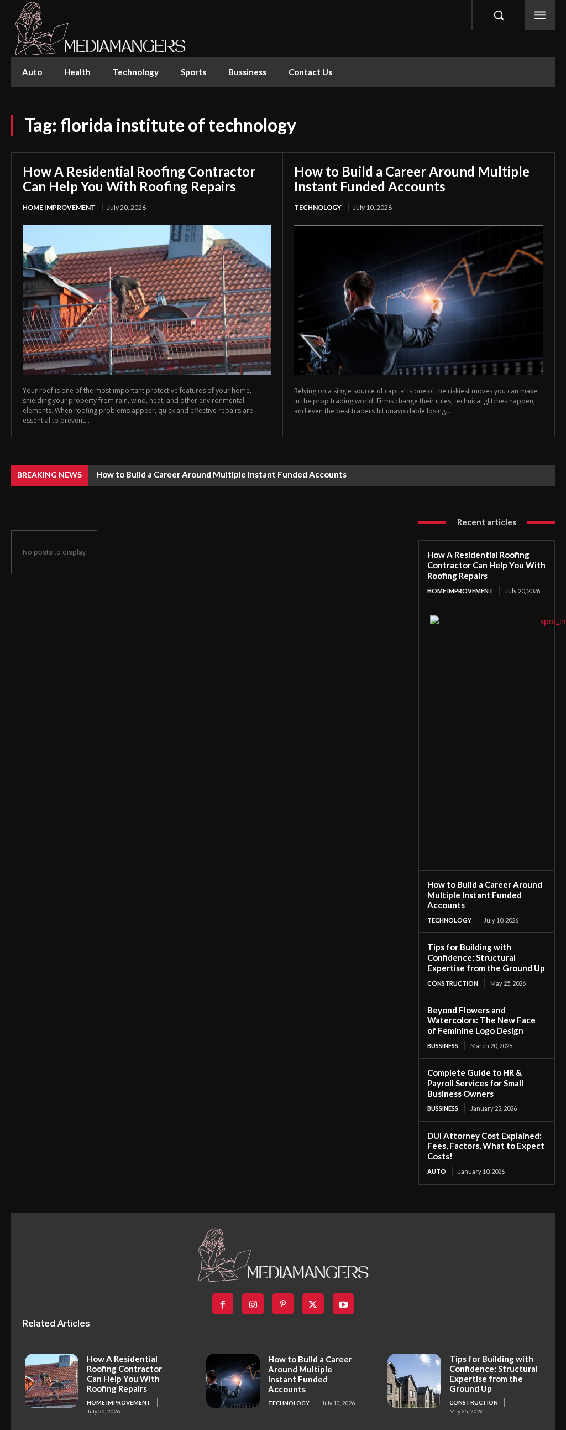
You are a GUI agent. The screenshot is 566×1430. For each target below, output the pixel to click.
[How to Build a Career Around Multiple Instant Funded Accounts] (418, 300)
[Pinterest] (283, 1303)
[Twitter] (312, 1303)
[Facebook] (222, 1303)
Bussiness (442, 1045)
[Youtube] (343, 1303)
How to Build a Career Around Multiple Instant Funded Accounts (412, 179)
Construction (452, 983)
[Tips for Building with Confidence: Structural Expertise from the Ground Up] (414, 1380)
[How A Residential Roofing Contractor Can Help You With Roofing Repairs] (147, 300)
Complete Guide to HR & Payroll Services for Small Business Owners (475, 1083)
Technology (318, 207)
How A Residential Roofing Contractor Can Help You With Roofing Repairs (139, 179)
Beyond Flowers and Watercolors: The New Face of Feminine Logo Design (481, 1020)
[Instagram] (252, 1303)
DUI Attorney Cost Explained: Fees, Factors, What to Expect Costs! (485, 1146)
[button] (498, 15)
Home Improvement (59, 207)
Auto (436, 1171)
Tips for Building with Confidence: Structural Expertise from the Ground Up (486, 957)
